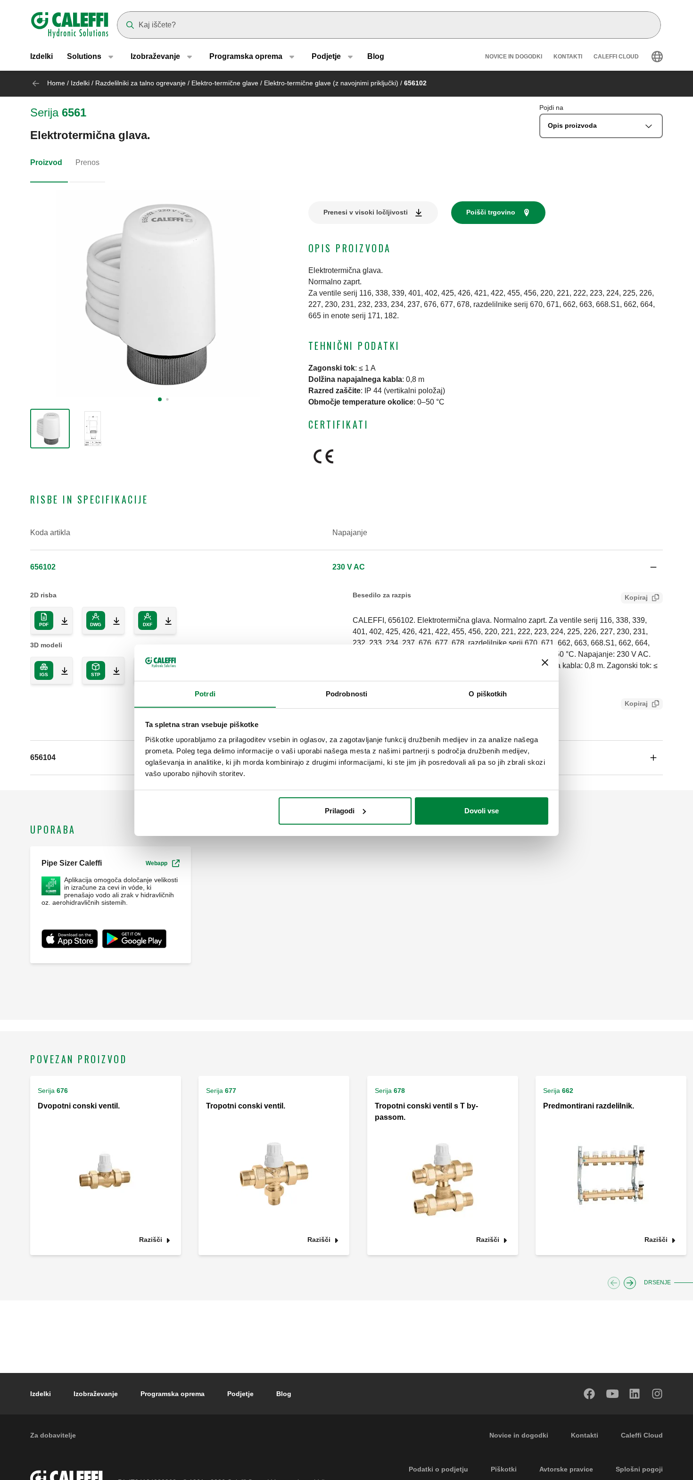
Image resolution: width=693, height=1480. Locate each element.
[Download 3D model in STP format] (112, 670)
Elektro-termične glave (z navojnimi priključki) (331, 83)
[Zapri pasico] (545, 662)
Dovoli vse (481, 811)
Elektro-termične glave (224, 83)
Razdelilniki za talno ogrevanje (140, 83)
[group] (50, 428)
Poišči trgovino (490, 212)
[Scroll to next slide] (630, 1283)
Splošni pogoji (639, 1469)
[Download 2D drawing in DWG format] (112, 620)
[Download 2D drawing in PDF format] (60, 620)
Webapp (156, 863)
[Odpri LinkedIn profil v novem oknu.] (635, 1393)
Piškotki (504, 1469)
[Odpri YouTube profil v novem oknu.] (612, 1393)
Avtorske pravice (566, 1469)
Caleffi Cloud (616, 56)
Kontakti (567, 56)
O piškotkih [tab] (488, 693)
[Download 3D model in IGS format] (60, 670)
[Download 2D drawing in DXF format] (164, 620)
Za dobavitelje (53, 1435)
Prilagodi (340, 811)
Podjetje (240, 1393)
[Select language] (657, 56)
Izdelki (41, 56)
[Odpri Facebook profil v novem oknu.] (590, 1393)
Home (56, 83)
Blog (375, 56)
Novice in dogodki (513, 56)
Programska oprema (172, 1393)
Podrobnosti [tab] (346, 693)
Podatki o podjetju (438, 1469)
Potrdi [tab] (205, 693)
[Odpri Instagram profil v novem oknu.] (658, 1393)
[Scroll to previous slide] (614, 1283)
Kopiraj (636, 597)
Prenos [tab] (87, 162)
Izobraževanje (96, 1393)
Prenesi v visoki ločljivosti (365, 212)
